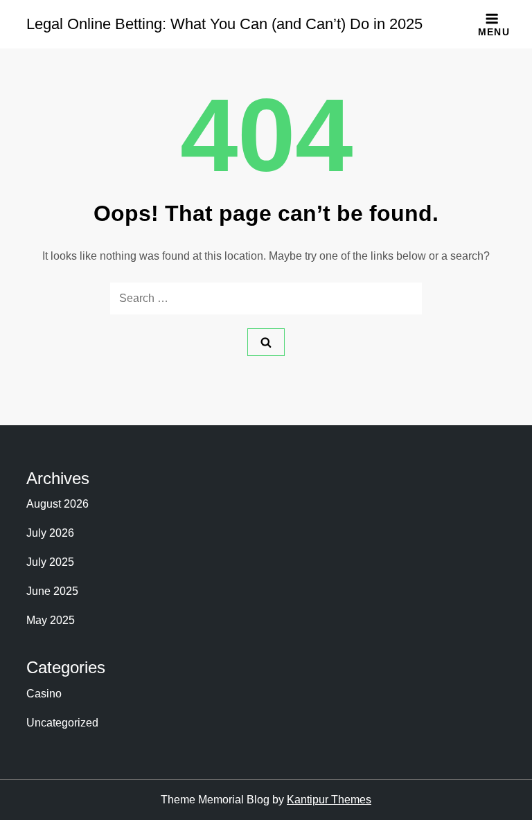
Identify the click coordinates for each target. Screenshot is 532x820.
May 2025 (50, 620)
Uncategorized (62, 723)
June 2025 (52, 591)
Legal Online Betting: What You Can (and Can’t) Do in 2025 (224, 24)
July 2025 (50, 562)
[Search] (266, 342)
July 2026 (50, 533)
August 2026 (57, 504)
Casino (44, 693)
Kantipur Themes (329, 799)
